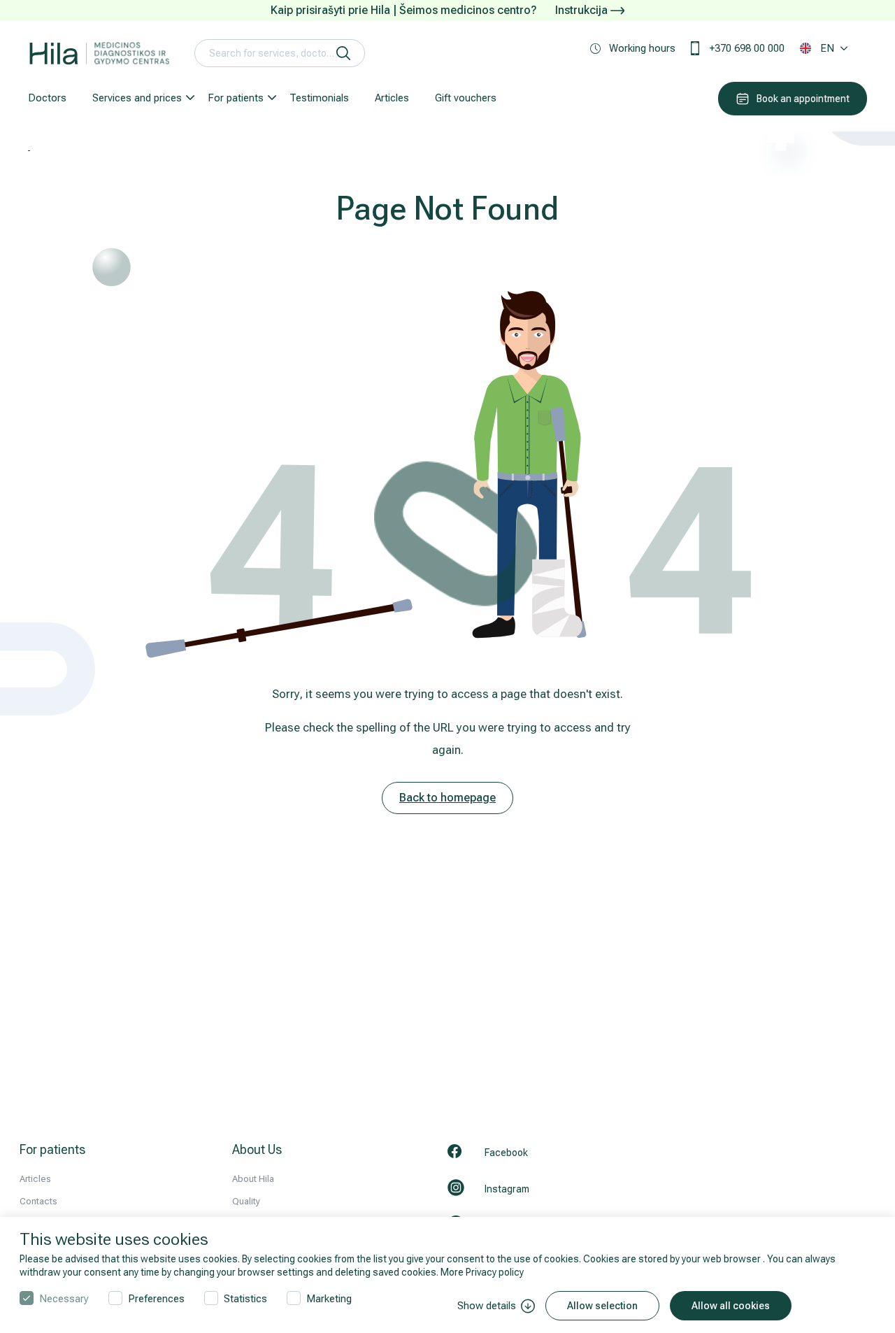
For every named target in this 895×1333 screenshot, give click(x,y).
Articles (392, 98)
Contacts (38, 1201)
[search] (343, 53)
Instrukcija (582, 10)
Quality (246, 1201)
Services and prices (137, 98)
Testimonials (319, 98)
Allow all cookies (731, 1305)
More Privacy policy (482, 1272)
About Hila (253, 1179)
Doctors (47, 98)
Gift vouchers (465, 98)
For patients (236, 98)
